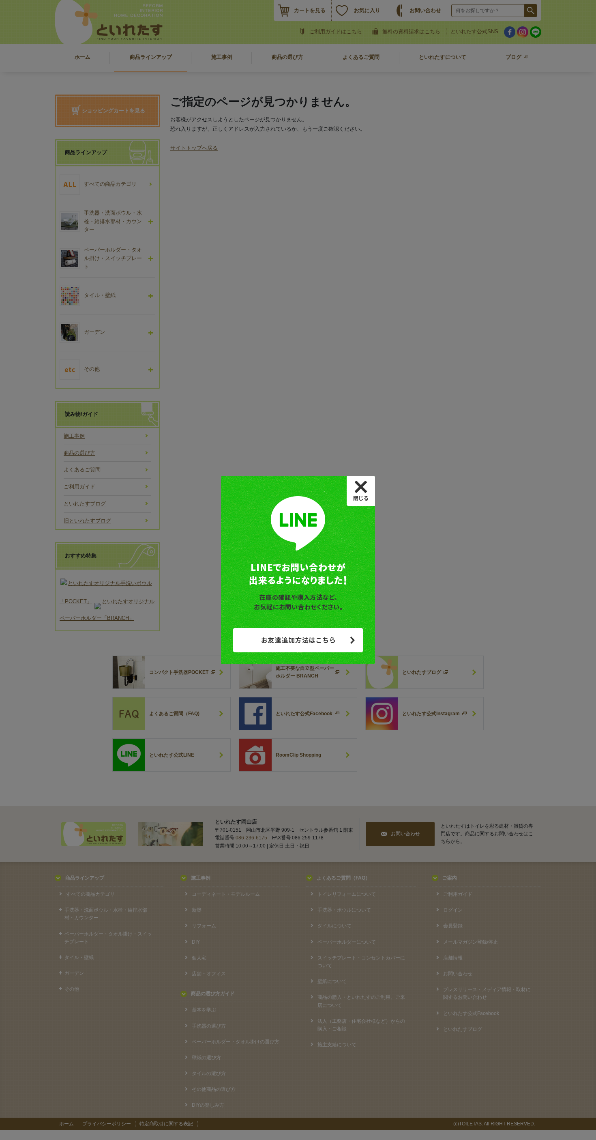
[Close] (361, 491)
